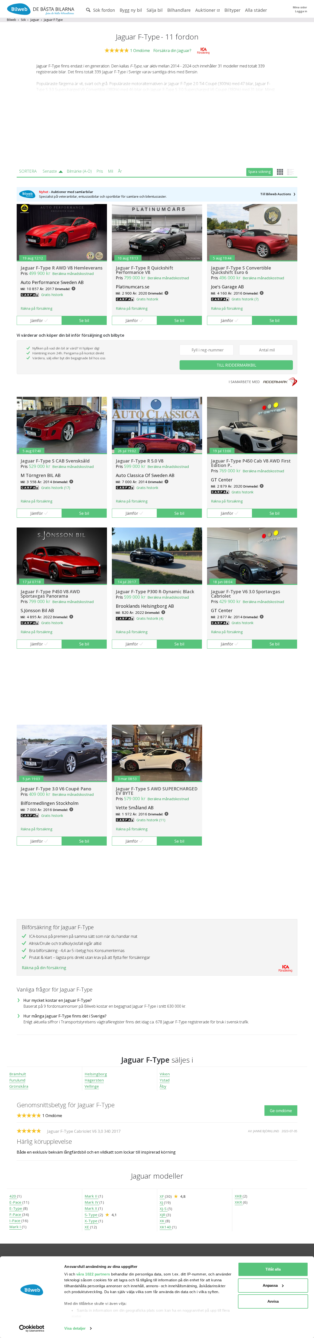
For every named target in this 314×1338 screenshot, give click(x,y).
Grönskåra (18, 1086)
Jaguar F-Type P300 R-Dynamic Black (155, 591)
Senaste (50, 171)
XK (162, 1220)
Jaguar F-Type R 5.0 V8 (139, 461)
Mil (110, 171)
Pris (99, 171)
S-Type (91, 1214)
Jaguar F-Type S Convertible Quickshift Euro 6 (241, 270)
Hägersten (94, 1080)
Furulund (17, 1080)
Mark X (91, 1208)
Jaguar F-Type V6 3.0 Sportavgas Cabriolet (245, 594)
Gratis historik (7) (245, 299)
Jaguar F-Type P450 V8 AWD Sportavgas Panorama (50, 594)
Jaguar (34, 20)
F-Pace (15, 1214)
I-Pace (15, 1220)
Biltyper (232, 10)
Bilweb (11, 20)
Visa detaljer (75, 1328)
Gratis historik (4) (149, 618)
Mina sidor (300, 7)
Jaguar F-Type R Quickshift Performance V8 (144, 270)
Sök (23, 20)
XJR (163, 1214)
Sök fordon (103, 10)
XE (87, 1226)
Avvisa (273, 1301)
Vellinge (92, 1086)
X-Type (91, 1220)
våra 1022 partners (93, 1274)
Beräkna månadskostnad (73, 273)
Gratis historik (52, 294)
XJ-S (164, 1208)
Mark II (91, 1196)
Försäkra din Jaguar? (172, 50)
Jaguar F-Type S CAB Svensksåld (55, 461)
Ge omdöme (281, 1110)
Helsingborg (96, 1073)
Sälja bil (155, 10)
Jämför (36, 320)
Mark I (15, 1226)
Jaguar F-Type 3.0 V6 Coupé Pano (56, 789)
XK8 (239, 1196)
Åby (163, 1086)
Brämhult (17, 1073)
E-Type (16, 1208)
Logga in (301, 11)
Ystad (165, 1080)
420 (13, 1196)
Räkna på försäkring (36, 308)
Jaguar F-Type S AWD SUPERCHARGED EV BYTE (156, 791)
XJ (162, 1202)
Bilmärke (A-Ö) (79, 171)
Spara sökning (259, 171)
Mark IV (92, 1202)
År (120, 171)
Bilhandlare (179, 10)
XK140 (166, 1226)
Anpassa (270, 1285)
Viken (165, 1073)
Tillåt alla (273, 1269)
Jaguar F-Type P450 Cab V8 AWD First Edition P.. (251, 463)
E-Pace (15, 1202)
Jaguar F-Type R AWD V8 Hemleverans (62, 268)
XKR (239, 1202)
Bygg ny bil (131, 10)
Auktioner (206, 10)
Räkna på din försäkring (44, 967)
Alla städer (256, 10)
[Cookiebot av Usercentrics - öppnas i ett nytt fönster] (31, 1328)
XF (162, 1196)
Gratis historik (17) (55, 487)
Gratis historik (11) (150, 820)
